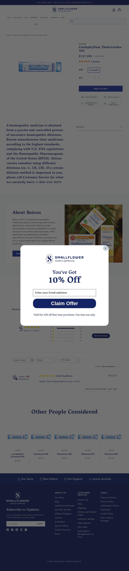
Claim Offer (64, 303)
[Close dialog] (106, 248)
